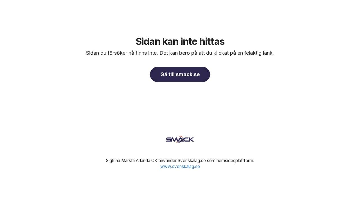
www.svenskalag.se (180, 166)
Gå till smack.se (180, 74)
